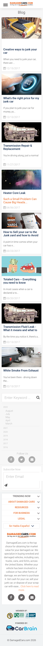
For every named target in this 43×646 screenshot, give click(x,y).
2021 (5, 428)
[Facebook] (11, 459)
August (9, 410)
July (8, 414)
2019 (5, 436)
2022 (5, 407)
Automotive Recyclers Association (18, 615)
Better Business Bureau (30, 615)
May (8, 417)
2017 (5, 443)
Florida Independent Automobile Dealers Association (10, 616)
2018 (5, 439)
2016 (5, 447)
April (8, 420)
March (9, 423)
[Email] (32, 459)
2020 (5, 432)
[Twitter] (21, 459)
